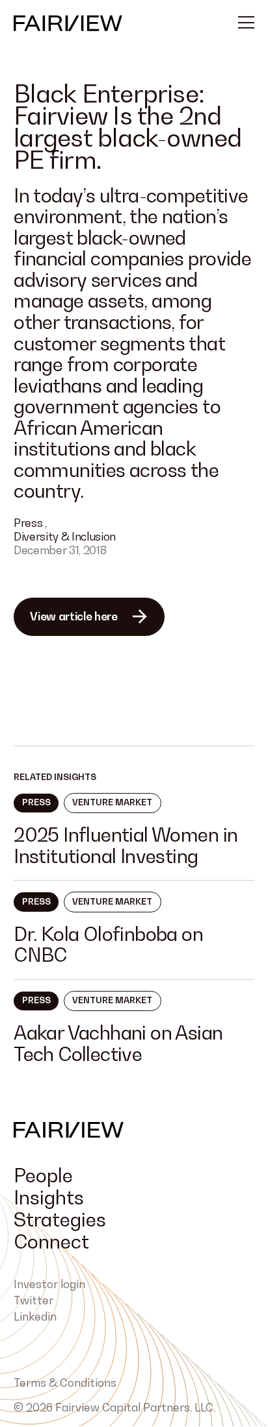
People (43, 1175)
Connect (51, 1241)
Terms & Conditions (65, 1382)
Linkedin (35, 1316)
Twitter (33, 1300)
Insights (49, 1197)
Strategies (60, 1219)
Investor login (49, 1284)
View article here (73, 616)
